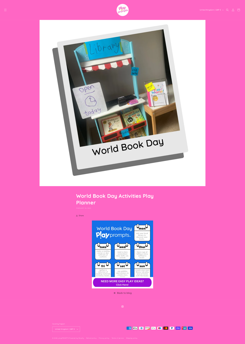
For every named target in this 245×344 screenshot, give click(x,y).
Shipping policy (131, 338)
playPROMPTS (63, 338)
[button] (5, 10)
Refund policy (91, 338)
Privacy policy (104, 338)
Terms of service (118, 338)
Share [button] (81, 215)
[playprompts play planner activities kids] (122, 282)
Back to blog (124, 292)
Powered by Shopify (76, 338)
